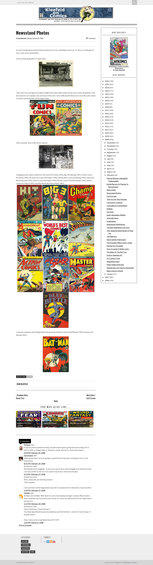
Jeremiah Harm (112, 218)
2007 (107, 277)
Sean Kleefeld (22, 38)
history (29, 377)
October (110, 149)
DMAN (27, 493)
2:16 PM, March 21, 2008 (33, 522)
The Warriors (112, 236)
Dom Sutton (28, 455)
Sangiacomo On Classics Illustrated (120, 268)
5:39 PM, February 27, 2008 (34, 490)
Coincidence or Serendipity (117, 205)
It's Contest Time (113, 258)
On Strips (25, 552)
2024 (107, 87)
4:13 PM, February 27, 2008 (34, 474)
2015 (107, 117)
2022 (107, 94)
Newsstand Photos (114, 193)
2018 (107, 107)
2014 (107, 120)
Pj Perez (27, 445)
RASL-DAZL (111, 190)
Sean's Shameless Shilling (116, 215)
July (108, 159)
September (111, 152)
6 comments (92, 38)
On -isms (24, 541)
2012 (107, 126)
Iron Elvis (110, 212)
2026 (107, 81)
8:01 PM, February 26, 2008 (34, 463)
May (109, 165)
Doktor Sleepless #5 (114, 255)
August (110, 156)
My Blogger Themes (130, 562)
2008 (107, 139)
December (111, 143)
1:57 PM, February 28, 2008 (34, 504)
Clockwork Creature (114, 202)
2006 (107, 280)
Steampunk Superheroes (116, 224)
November (111, 146)
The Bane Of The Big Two (117, 252)
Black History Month (115, 271)
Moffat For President (115, 246)
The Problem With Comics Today (119, 243)
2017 (107, 110)
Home (56, 401)
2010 (107, 133)
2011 (107, 130)
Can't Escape (111, 196)
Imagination (111, 221)
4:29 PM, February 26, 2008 (34, 453)
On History (25, 548)
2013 (107, 123)
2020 (107, 100)
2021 (107, 97)
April (109, 169)
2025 (107, 84)
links (32, 552)
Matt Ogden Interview (115, 265)
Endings (110, 209)
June (109, 162)
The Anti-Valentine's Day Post (118, 227)
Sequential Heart (113, 261)
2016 (107, 113)
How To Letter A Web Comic (118, 249)
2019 (107, 104)
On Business (26, 545)
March (109, 172)
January (110, 274)
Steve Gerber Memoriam (116, 239)
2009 (107, 136)
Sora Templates (116, 562)
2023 (107, 91)
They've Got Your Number (117, 199)
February (110, 175)
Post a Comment (25, 525)
